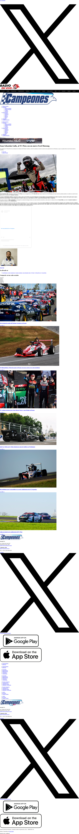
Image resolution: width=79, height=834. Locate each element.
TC (45, 91)
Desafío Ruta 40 (7, 91)
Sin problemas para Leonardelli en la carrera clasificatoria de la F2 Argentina (18, 489)
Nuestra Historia (5, 663)
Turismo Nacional (71, 91)
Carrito (3, 692)
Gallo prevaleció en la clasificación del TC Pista (11, 532)
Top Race (13, 91)
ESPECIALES (5, 671)
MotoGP (55, 91)
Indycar (6, 115)
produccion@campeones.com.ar (6, 545)
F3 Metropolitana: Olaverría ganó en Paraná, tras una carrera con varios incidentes (20, 367)
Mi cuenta (4, 693)
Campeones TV (5, 682)
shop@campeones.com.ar (4, 548)
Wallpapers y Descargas (6, 685)
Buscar (1, 137)
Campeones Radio (5, 689)
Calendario (4, 118)
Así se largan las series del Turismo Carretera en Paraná (13, 323)
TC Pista (18, 91)
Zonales (29, 91)
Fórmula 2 (6, 114)
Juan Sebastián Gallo (26, 272)
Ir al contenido (2, 0)
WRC (64, 91)
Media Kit (4, 664)
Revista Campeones (6, 681)
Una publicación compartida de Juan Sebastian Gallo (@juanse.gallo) (15, 245)
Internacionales (5, 112)
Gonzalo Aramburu (18, 272)
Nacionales (4, 107)
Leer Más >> (2, 325)
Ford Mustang (4, 272)
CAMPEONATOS (5, 119)
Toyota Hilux (43, 272)
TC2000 (6, 110)
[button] (39, 277)
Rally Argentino (36, 91)
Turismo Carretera (8, 108)
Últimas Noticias (5, 106)
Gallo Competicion (11, 272)
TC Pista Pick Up (38, 272)
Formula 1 (6, 113)
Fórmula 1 (49, 91)
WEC (41, 91)
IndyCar (60, 91)
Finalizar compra (5, 694)
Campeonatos (4, 673)
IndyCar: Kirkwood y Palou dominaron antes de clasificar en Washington (17, 446)
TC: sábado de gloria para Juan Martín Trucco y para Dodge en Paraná (17, 410)
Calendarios (4, 672)
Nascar (6, 117)
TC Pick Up (24, 91)
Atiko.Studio (11, 831)
